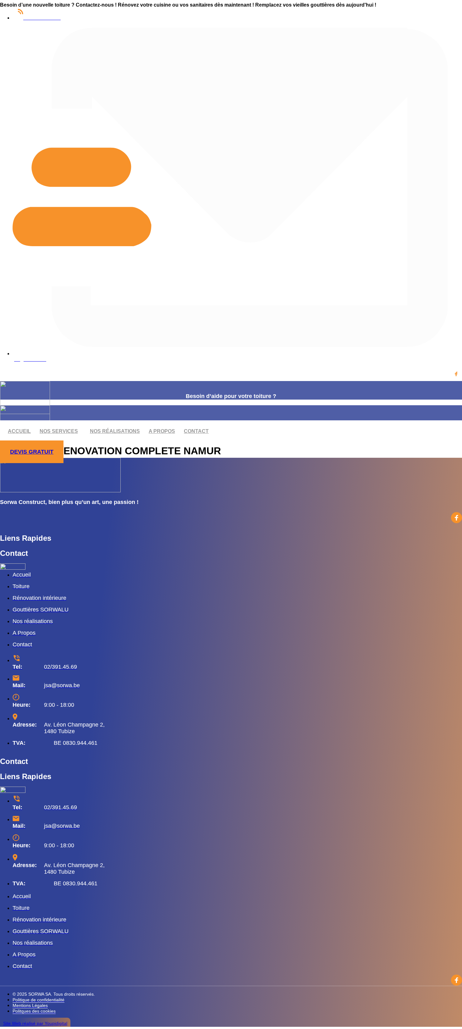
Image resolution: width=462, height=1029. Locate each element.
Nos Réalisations (115, 431)
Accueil (19, 431)
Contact (196, 431)
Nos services (59, 431)
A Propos (162, 431)
